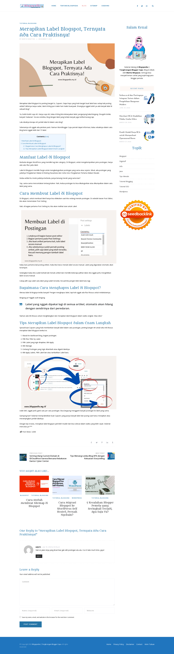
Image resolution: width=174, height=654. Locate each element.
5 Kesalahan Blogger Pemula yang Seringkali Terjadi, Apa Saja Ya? (100, 507)
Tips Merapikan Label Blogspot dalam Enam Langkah (44, 149)
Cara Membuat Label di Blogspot (33, 143)
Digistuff (122, 161)
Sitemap (93, 6)
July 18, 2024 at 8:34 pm (51, 547)
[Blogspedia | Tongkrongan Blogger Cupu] (32, 6)
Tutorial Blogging (28, 23)
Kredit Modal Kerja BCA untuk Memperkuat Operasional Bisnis (129, 135)
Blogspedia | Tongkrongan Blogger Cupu (46, 644)
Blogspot (24, 495)
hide (46, 137)
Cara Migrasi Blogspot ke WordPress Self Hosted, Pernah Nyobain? (67, 508)
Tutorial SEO (124, 186)
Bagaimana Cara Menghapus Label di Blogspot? (42, 146)
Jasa (121, 171)
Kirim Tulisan (149, 644)
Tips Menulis (124, 176)
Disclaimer (130, 644)
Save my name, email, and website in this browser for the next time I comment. (48, 617)
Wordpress (77, 498)
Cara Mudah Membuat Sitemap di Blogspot (34, 503)
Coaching (105, 6)
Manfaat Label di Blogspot (31, 141)
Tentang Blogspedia (69, 6)
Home (53, 6)
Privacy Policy (118, 644)
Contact (139, 644)
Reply (39, 556)
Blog (84, 6)
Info (121, 166)
